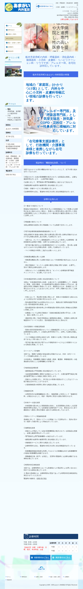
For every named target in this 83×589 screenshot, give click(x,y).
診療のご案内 (12, 34)
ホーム (10, 25)
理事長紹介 (11, 30)
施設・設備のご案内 (14, 43)
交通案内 (10, 47)
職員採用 (10, 51)
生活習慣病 (10, 38)
